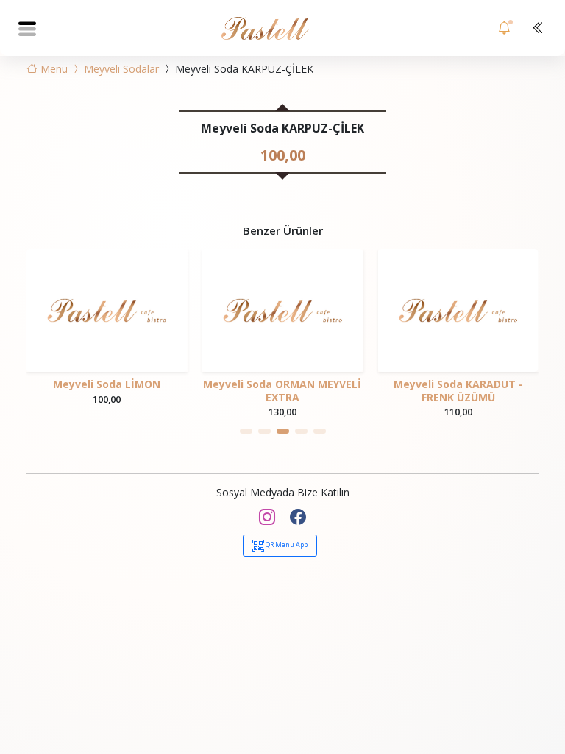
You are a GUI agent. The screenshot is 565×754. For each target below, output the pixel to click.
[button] (246, 431)
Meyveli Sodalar (120, 69)
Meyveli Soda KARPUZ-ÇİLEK (242, 69)
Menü (53, 69)
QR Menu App (286, 544)
